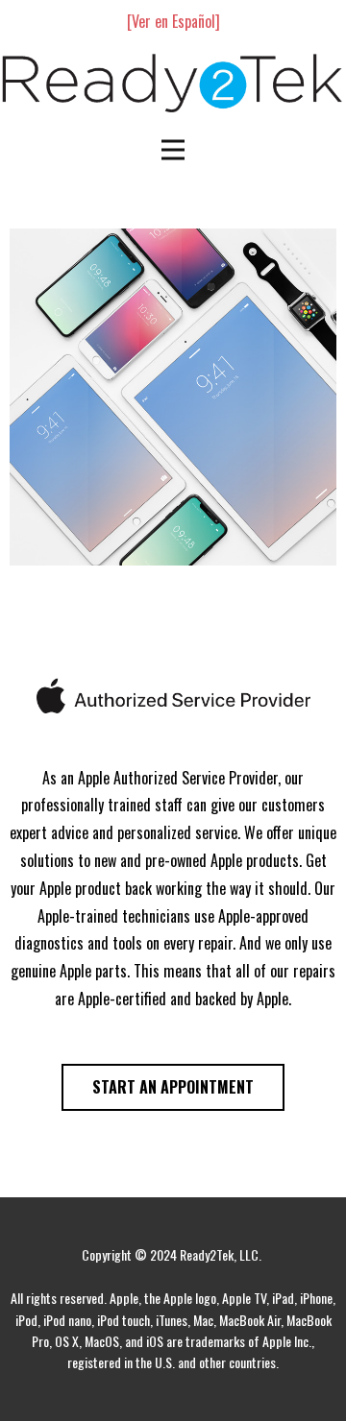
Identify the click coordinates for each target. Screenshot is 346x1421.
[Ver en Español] (173, 21)
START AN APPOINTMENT (173, 1086)
